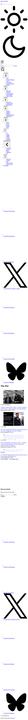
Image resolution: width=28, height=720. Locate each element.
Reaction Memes (10, 115)
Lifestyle (6, 117)
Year (11, 459)
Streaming (8, 152)
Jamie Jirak (3, 410)
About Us (8, 159)
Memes (5, 106)
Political (8, 113)
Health (7, 125)
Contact (8, 160)
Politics (5, 97)
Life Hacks (8, 82)
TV (7, 153)
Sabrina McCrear (5, 447)
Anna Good (4, 432)
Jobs (7, 161)
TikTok (8, 137)
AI (7, 133)
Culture (5, 86)
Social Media (9, 94)
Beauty (8, 122)
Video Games (9, 96)
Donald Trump (9, 103)
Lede (13, 718)
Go (17, 459)
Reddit (7, 135)
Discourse (8, 91)
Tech (5, 129)
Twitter (8, 138)
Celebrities (8, 148)
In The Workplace (10, 79)
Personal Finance (10, 83)
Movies (8, 149)
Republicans (9, 104)
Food (7, 124)
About (5, 155)
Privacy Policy (9, 163)
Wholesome (9, 116)
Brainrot (8, 112)
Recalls (8, 85)
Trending (6, 73)
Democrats (8, 102)
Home (7, 126)
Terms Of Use (9, 164)
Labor (7, 81)
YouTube (8, 139)
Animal (8, 111)
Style (7, 128)
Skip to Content (4, 1)
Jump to (2, 459)
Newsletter (5, 165)
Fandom (8, 92)
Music (7, 151)
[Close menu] (1, 64)
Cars (7, 78)
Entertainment (7, 141)
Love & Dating (9, 93)
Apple (7, 134)
